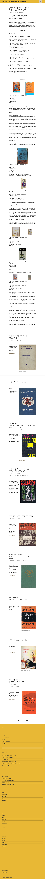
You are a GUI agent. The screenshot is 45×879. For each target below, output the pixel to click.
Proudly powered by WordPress (7, 877)
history (16, 378)
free (2, 806)
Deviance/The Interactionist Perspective (16, 682)
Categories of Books (6, 735)
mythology (23, 378)
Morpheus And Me (18, 640)
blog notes (4, 796)
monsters (3, 815)
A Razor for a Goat (18, 600)
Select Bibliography (5, 732)
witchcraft (11, 379)
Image (11, 12)
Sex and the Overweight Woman (8, 784)
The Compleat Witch (5, 737)
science (16, 554)
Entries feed (4, 868)
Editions (3, 739)
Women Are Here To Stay (21, 516)
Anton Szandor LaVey (6, 741)
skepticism (4, 838)
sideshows (4, 836)
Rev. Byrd (19, 340)
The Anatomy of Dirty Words (7, 778)
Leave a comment (25, 429)
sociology (15, 423)
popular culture (4, 825)
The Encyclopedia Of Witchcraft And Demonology (19, 471)
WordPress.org (4, 872)
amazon (3, 792)
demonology (11, 378)
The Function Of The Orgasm (19, 337)
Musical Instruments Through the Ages (20, 9)
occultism (3, 821)
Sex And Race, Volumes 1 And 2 (21, 557)
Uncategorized (12, 514)
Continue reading (13, 353)
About (3, 730)
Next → (27, 720)
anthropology (12, 554)
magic (19, 378)
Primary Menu (43, 1)
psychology (4, 827)
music (3, 817)
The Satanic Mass (17, 382)
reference (3, 829)
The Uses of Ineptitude (6, 782)
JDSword (21, 12)
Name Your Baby (5, 776)
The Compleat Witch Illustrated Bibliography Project (14, 1)
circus (3, 798)
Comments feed (5, 870)
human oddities (4, 811)
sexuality (11, 423)
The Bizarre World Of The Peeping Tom (22, 426)
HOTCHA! (4, 743)
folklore (3, 802)
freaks (3, 804)
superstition (29, 378)
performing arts (4, 823)
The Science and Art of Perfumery (8, 780)
